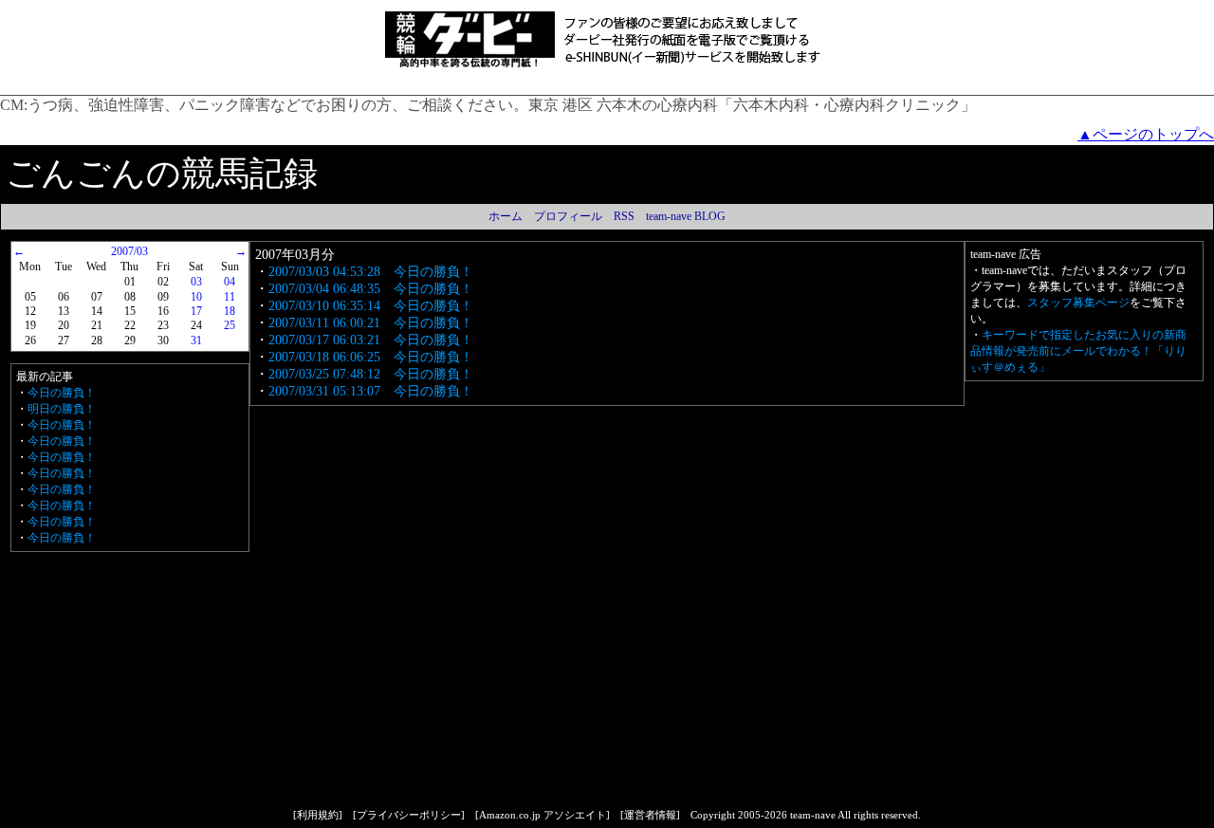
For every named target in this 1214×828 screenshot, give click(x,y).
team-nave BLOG (686, 216)
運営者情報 (650, 814)
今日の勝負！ (62, 392)
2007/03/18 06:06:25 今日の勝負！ (370, 357)
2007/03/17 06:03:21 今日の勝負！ (370, 340)
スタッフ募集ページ (1078, 302)
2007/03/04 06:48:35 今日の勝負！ (370, 289)
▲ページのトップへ (1145, 134)
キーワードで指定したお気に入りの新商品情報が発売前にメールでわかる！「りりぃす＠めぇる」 (1078, 351)
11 (229, 297)
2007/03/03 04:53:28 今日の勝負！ (370, 272)
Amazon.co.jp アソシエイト (542, 814)
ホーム (505, 216)
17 (196, 311)
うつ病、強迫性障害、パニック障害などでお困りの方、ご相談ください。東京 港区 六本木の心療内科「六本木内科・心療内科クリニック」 (502, 105)
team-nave (813, 814)
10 (196, 297)
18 (229, 311)
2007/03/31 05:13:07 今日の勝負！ (370, 391)
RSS (624, 216)
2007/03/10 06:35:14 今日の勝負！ (370, 306)
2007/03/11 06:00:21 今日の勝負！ (370, 323)
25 (229, 325)
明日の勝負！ (62, 408)
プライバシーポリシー (409, 814)
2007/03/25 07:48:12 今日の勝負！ (370, 374)
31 (196, 340)
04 (229, 281)
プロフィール (568, 216)
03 (196, 281)
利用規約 (318, 814)
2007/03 (129, 251)
